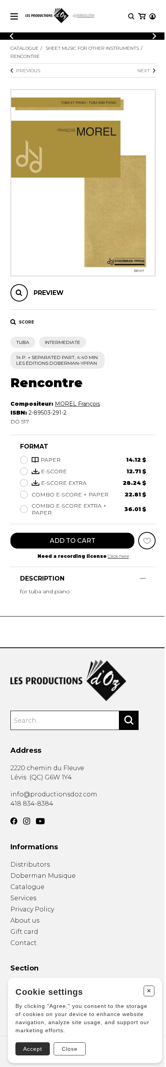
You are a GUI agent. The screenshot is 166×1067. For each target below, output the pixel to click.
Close (70, 1049)
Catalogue (24, 48)
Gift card (24, 931)
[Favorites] (147, 540)
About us (24, 920)
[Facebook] (13, 821)
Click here (118, 556)
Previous (28, 70)
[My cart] (142, 16)
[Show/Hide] (143, 578)
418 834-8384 (31, 803)
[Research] (131, 16)
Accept (32, 1049)
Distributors (30, 864)
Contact (23, 943)
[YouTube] (40, 821)
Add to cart (72, 540)
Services (23, 898)
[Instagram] (26, 821)
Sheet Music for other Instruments (92, 48)
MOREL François (77, 403)
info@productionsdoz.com (53, 794)
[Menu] (14, 16)
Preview (49, 292)
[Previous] (12, 36)
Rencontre (25, 56)
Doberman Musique (43, 875)
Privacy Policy (32, 909)
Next (143, 70)
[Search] (129, 720)
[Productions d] (83, 680)
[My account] (152, 16)
